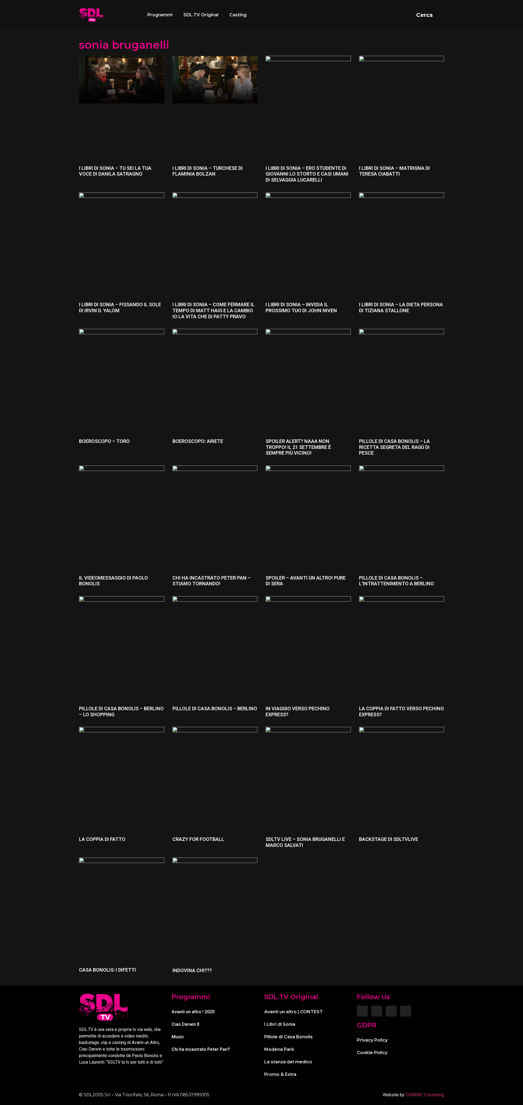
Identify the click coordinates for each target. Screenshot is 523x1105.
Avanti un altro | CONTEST (293, 1011)
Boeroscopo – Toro (104, 441)
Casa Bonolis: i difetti (107, 970)
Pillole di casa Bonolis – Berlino (214, 708)
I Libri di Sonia (279, 1024)
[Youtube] (405, 1011)
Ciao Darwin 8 (185, 1024)
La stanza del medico (288, 1061)
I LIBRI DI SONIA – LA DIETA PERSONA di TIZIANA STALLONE (401, 307)
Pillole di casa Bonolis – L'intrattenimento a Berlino (396, 581)
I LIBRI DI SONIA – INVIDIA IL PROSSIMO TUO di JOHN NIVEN (301, 307)
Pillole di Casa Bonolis (288, 1036)
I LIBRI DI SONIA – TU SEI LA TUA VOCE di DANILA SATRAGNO (115, 171)
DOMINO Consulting (425, 1094)
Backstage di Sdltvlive (388, 839)
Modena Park (279, 1049)
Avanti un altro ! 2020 (193, 1011)
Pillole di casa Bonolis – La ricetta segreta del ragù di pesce (394, 447)
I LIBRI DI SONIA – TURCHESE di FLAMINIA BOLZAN (207, 171)
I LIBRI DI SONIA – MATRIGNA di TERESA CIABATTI (394, 171)
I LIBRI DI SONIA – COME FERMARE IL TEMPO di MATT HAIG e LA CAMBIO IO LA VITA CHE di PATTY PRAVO (213, 310)
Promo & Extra (280, 1074)
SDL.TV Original (200, 14)
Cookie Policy (372, 1052)
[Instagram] (376, 1011)
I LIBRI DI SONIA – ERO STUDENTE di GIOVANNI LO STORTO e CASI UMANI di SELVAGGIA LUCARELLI (307, 174)
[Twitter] (391, 1011)
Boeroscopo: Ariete (197, 441)
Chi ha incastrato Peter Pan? (201, 1049)
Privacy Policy (372, 1040)
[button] (429, 15)
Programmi (159, 14)
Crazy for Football (198, 839)
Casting (238, 14)
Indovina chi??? (192, 970)
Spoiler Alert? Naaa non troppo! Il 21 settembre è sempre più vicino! (298, 447)
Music (178, 1036)
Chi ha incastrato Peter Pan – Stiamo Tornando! (211, 581)
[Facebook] (362, 1011)
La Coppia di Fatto (102, 839)
